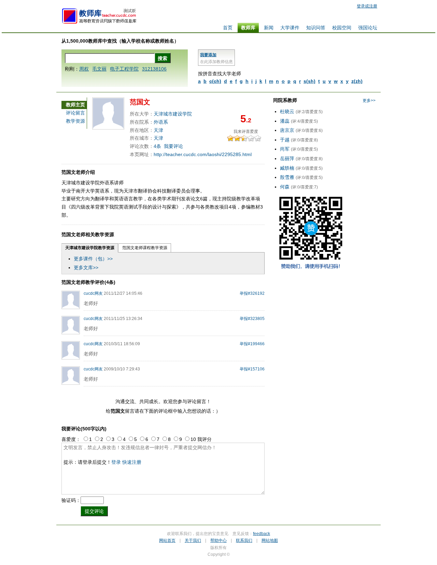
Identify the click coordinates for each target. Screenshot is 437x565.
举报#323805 (252, 318)
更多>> (369, 100)
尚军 (285, 149)
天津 (158, 130)
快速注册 (131, 462)
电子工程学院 (124, 69)
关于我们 (193, 540)
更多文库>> (86, 267)
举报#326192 (252, 293)
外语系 (161, 122)
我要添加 (208, 54)
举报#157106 (252, 369)
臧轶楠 (287, 168)
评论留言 (75, 113)
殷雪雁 (287, 177)
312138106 (154, 69)
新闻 (268, 27)
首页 (227, 27)
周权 (84, 69)
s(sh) (309, 81)
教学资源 (75, 121)
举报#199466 (252, 343)
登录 (116, 462)
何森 (285, 186)
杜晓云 (287, 111)
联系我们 (244, 540)
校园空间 (341, 27)
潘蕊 (285, 121)
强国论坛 (367, 27)
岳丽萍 (287, 158)
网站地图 (270, 540)
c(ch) (215, 81)
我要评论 (173, 146)
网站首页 (167, 540)
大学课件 (289, 27)
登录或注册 (367, 6)
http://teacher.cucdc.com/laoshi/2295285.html (203, 154)
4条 (157, 146)
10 (259, 138)
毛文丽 (99, 69)
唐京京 (287, 130)
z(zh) (357, 81)
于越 (285, 139)
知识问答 (315, 27)
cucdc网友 (93, 293)
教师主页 (75, 104)
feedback (261, 533)
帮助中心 (218, 540)
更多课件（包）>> (93, 258)
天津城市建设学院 (173, 114)
